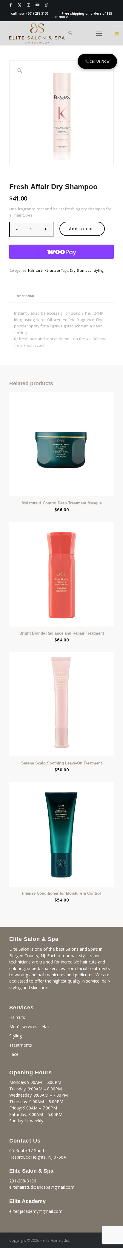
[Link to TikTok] (46, 5)
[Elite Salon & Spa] (51, 33)
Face (14, 1054)
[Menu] (99, 33)
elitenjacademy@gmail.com (35, 1211)
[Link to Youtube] (37, 5)
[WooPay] (61, 252)
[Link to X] (20, 5)
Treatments (20, 1045)
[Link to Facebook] (11, 5)
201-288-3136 (22, 1181)
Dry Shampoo (81, 270)
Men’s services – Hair (29, 1026)
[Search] (70, 33)
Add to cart (82, 228)
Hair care (35, 270)
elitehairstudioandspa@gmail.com (41, 1187)
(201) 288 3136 (37, 13)
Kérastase (52, 270)
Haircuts (17, 1017)
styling (98, 270)
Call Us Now (97, 61)
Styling (15, 1036)
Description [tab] (25, 295)
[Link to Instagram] (28, 5)
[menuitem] (70, 33)
